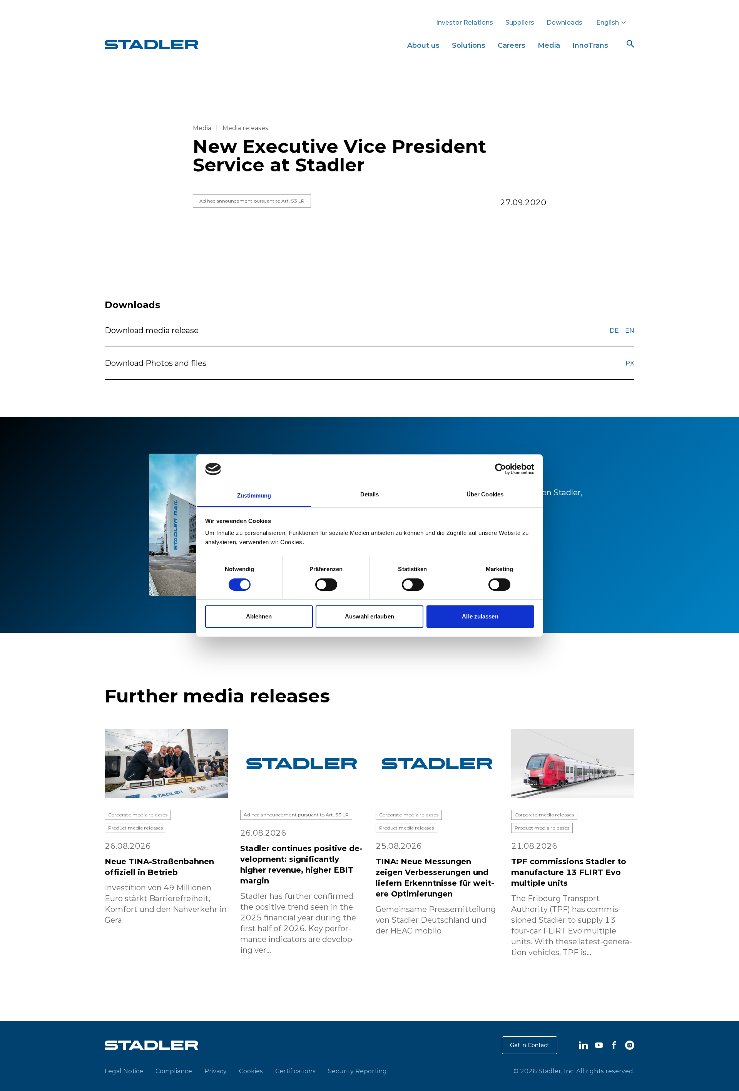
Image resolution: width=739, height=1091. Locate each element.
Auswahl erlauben (369, 616)
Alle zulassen (480, 616)
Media (549, 45)
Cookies (251, 1071)
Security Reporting (357, 1071)
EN (629, 330)
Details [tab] (369, 494)
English (607, 22)
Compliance (173, 1071)
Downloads (564, 22)
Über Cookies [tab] (484, 494)
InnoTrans (590, 45)
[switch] (326, 584)
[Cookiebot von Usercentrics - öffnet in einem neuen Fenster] (500, 469)
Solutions (468, 45)
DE (614, 330)
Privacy (215, 1071)
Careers (511, 45)
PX (629, 363)
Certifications (295, 1071)
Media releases (245, 128)
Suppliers (519, 22)
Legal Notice (124, 1071)
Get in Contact (529, 1045)
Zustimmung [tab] (254, 495)
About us (423, 45)
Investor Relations (464, 22)
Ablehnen (259, 616)
